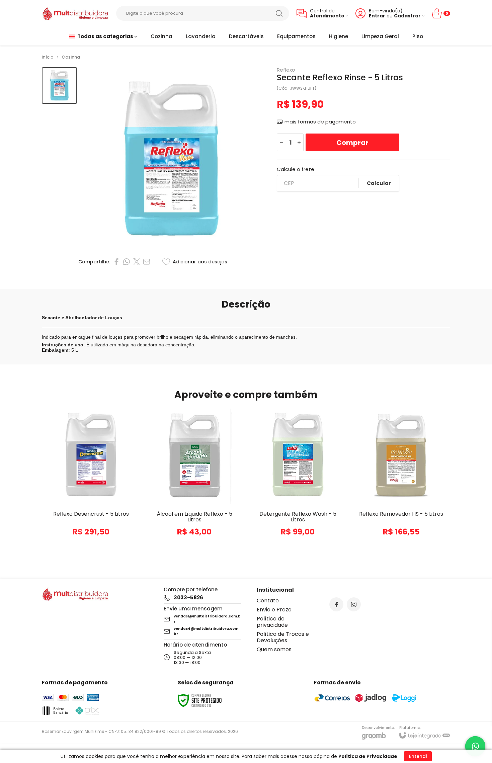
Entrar (377, 15)
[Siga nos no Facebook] (336, 604)
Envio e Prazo (274, 609)
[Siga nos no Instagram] (354, 604)
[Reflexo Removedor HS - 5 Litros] (401, 479)
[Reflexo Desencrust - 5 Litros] (91, 479)
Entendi (418, 756)
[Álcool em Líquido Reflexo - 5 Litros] (194, 479)
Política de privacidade (272, 622)
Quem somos (274, 649)
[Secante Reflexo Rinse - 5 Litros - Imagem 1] (59, 85)
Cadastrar (407, 15)
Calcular (379, 183)
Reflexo (286, 69)
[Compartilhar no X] (136, 261)
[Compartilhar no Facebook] (116, 261)
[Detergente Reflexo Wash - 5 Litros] (297, 479)
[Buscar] (279, 13)
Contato (268, 600)
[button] (59, 85)
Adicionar (103, 511)
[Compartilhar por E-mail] (146, 261)
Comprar (352, 142)
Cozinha (71, 57)
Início (48, 57)
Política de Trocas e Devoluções (283, 637)
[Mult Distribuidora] (75, 13)
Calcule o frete (295, 169)
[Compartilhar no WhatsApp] (126, 261)
